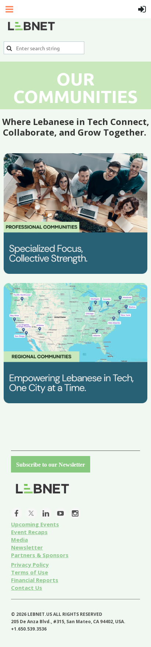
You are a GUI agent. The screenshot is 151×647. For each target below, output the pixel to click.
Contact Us (26, 587)
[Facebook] (16, 513)
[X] (31, 513)
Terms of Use (29, 572)
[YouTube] (60, 513)
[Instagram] (75, 513)
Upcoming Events (35, 524)
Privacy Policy (30, 564)
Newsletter (27, 547)
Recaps (29, 532)
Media (19, 539)
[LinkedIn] (45, 513)
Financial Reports (34, 580)
